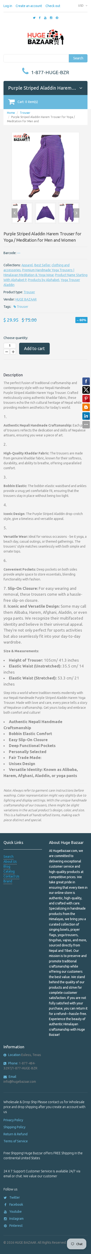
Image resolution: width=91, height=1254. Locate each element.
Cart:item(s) (28, 102)
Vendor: (9, 299)
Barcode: (10, 253)
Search (78, 58)
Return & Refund (16, 1134)
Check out (53, 6)
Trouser (25, 112)
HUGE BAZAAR (26, 299)
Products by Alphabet (43, 280)
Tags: (7, 307)
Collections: (12, 265)
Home (11, 112)
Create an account (29, 6)
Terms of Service (16, 1141)
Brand (8, 881)
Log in (8, 6)
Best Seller (42, 265)
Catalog (9, 871)
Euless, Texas (24, 1055)
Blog (7, 866)
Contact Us (11, 876)
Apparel (27, 265)
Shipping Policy (14, 1127)
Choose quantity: (16, 338)
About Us (10, 861)
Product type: (13, 292)
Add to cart (34, 348)
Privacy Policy (13, 1120)
